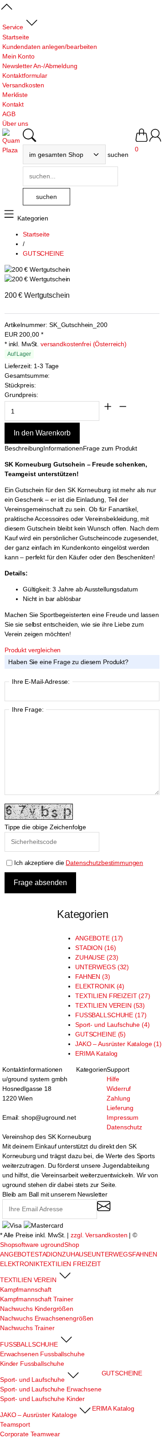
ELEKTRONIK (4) (99, 986)
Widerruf (119, 1088)
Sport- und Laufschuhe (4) (112, 1024)
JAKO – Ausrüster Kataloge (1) (118, 1043)
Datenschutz (124, 1127)
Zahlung (118, 1098)
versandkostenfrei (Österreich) (84, 344)
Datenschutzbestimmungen (104, 862)
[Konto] (155, 139)
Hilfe (113, 1079)
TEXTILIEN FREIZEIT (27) (112, 995)
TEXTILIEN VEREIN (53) (110, 1005)
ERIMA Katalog (96, 1053)
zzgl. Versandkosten (99, 1235)
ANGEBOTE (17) (99, 938)
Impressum (122, 1117)
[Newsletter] (103, 1210)
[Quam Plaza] (12, 142)
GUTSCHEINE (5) (100, 1034)
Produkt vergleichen (33, 650)
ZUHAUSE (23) (96, 957)
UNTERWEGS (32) (102, 967)
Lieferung (120, 1107)
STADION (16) (95, 947)
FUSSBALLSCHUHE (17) (110, 1015)
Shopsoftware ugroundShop (39, 1244)
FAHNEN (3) (92, 976)
